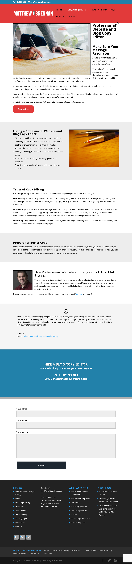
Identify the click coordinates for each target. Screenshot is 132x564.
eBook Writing (21, 514)
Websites (19, 526)
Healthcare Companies (80, 498)
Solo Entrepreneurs (79, 510)
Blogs (17, 498)
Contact (71, 17)
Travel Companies (78, 522)
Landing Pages (21, 518)
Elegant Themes (31, 560)
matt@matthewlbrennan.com (70, 378)
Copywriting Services (77, 10)
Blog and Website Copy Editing (27, 550)
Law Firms (75, 502)
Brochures (19, 506)
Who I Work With (99, 10)
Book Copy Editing (22, 502)
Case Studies (20, 510)
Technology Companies (80, 518)
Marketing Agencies (79, 506)
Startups (74, 514)
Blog (112, 10)
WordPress (57, 560)
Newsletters (20, 522)
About (59, 10)
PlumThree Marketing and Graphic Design (41, 336)
